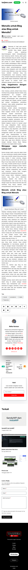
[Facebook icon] (7, 348)
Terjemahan (6, 300)
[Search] (23, 2)
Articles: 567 (14, 351)
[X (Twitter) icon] (15, 348)
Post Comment (7, 517)
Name (4, 488)
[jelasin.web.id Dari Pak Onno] (14, 440)
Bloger (14, 36)
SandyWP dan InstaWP (8, 428)
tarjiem (20, 297)
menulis (5, 297)
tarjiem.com (7, 2)
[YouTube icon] (21, 348)
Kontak (14, 549)
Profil (14, 543)
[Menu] (25, 2)
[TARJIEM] (2, 40)
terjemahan (23, 230)
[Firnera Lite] (14, 461)
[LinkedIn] (16, 306)
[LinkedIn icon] (10, 348)
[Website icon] (12, 348)
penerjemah (12, 297)
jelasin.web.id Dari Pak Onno (10, 449)
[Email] (8, 310)
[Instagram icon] (18, 348)
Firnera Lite (5, 470)
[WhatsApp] (4, 310)
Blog (14, 547)
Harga (14, 545)
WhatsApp (17, 2)
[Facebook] (4, 306)
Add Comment (7, 498)
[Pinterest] (12, 306)
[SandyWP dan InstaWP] (14, 419)
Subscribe (14, 395)
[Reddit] (20, 306)
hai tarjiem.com (14, 566)
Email (4, 493)
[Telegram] (24, 306)
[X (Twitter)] (8, 306)
